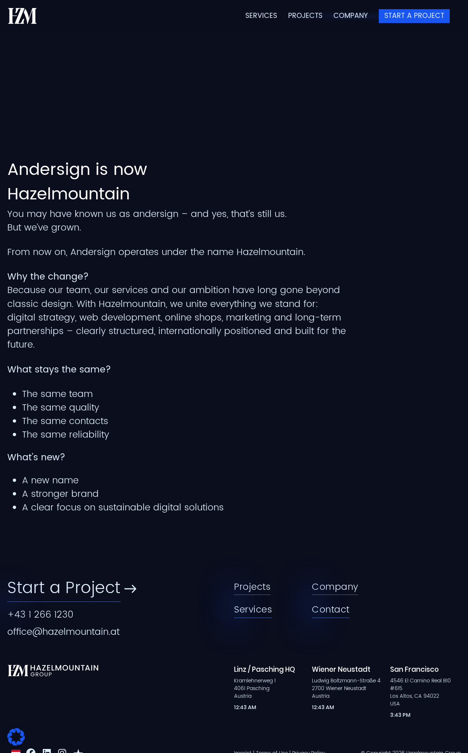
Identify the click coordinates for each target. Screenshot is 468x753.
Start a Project (414, 16)
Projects (305, 16)
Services (261, 16)
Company (350, 16)
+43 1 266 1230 (40, 615)
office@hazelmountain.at (63, 632)
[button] (16, 737)
